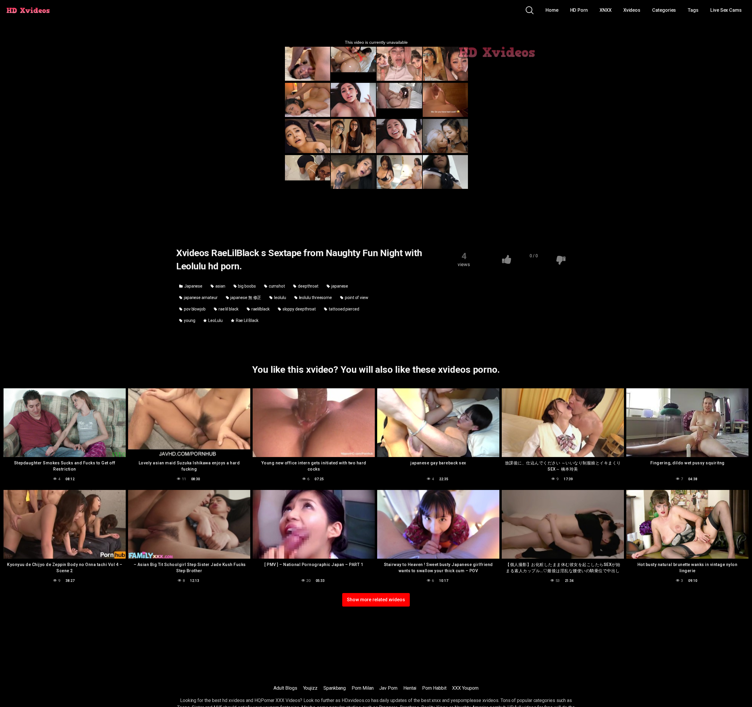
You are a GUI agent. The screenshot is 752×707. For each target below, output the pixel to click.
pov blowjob (194, 309)
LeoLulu (214, 320)
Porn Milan (362, 688)
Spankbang (334, 688)
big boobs (246, 286)
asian (219, 286)
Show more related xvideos (376, 599)
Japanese (192, 286)
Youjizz (310, 688)
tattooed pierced (343, 309)
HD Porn (579, 10)
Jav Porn (388, 688)
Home (551, 10)
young (189, 320)
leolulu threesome (315, 297)
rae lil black (228, 309)
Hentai (410, 688)
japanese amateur (200, 297)
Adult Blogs (285, 688)
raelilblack (260, 309)
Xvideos (631, 10)
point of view (356, 297)
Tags (693, 10)
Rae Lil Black (246, 320)
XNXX (606, 10)
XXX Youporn (465, 688)
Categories (664, 10)
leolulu (279, 297)
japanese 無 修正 (245, 297)
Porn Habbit (434, 688)
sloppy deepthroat (299, 309)
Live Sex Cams (726, 10)
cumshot (276, 286)
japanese (339, 286)
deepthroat (307, 286)
